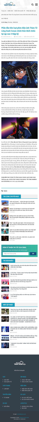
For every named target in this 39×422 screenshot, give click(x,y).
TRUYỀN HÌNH (7, 394)
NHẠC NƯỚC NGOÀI (27, 381)
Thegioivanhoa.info (24, 417)
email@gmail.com (21, 414)
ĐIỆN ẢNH (10, 11)
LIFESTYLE (23, 403)
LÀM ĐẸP (6, 388)
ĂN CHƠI (24, 408)
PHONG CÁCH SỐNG (27, 406)
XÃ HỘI (5, 403)
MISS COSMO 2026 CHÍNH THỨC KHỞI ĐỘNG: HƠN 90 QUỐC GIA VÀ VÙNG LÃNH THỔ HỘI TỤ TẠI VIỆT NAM (23, 329)
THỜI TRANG (6, 385)
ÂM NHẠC (23, 377)
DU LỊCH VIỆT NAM (27, 397)
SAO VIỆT (6, 380)
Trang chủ (3, 11)
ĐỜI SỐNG (7, 406)
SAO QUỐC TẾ (8, 381)
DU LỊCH (22, 394)
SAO (4, 377)
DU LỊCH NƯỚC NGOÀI (28, 399)
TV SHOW (6, 397)
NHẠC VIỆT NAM (26, 380)
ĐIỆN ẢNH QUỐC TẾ (20, 11)
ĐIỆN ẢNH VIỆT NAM (27, 388)
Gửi (33, 253)
